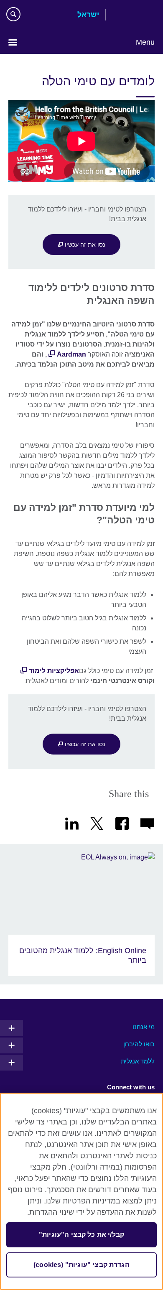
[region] (81, 1191)
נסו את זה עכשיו (84, 244)
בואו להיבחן (139, 1044)
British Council (133, 15)
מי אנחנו (143, 1026)
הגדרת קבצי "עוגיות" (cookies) (81, 1264)
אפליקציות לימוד (54, 670)
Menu (145, 42)
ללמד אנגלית (138, 1061)
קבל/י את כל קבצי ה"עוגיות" (81, 1234)
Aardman (71, 354)
